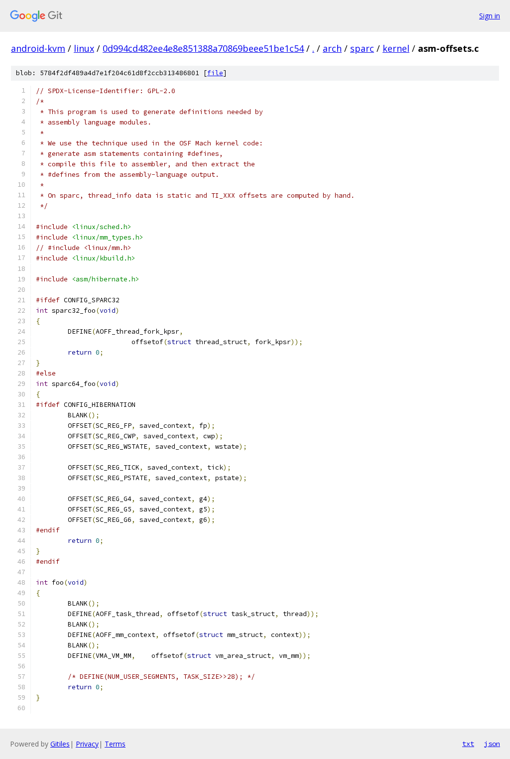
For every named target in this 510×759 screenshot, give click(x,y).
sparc (362, 48)
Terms (115, 744)
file (215, 73)
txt (468, 743)
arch (332, 48)
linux (84, 48)
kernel (395, 48)
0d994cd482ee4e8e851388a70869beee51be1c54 (203, 48)
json (492, 743)
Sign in (489, 15)
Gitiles (60, 744)
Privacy (87, 744)
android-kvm (38, 48)
